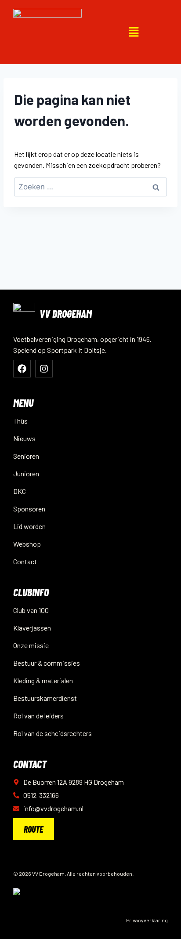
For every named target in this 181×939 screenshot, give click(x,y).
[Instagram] (44, 368)
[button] (133, 32)
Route (33, 829)
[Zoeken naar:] (90, 186)
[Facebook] (22, 368)
